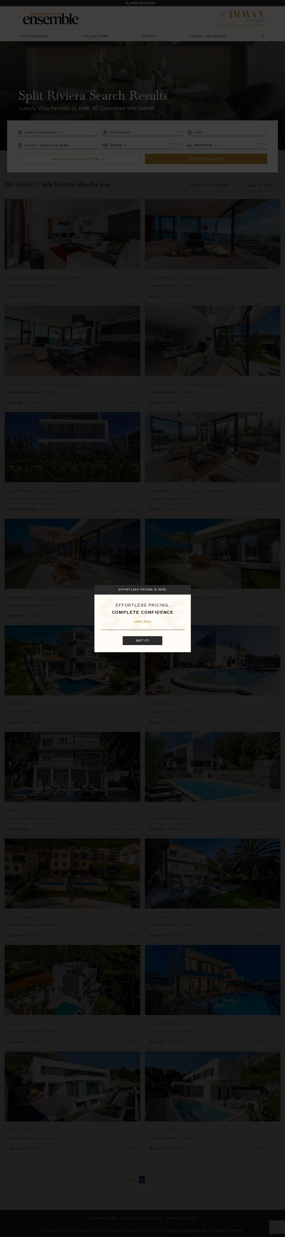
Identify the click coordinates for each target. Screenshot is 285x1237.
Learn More (142, 621)
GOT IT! (142, 640)
